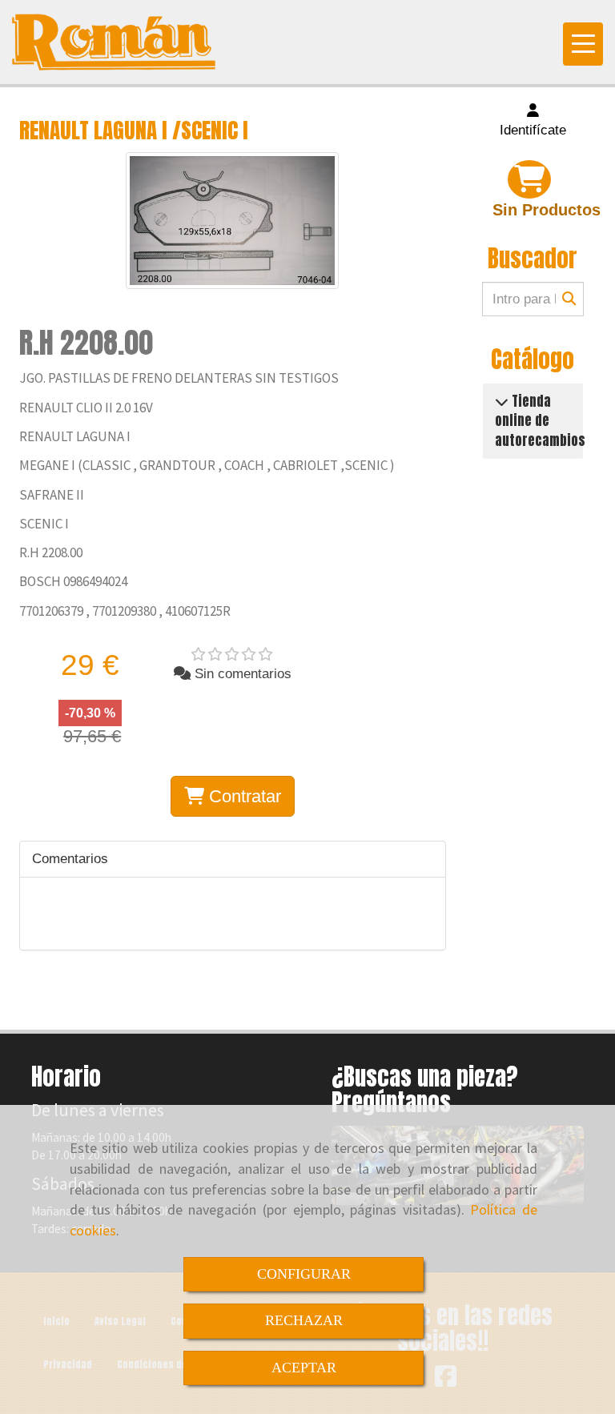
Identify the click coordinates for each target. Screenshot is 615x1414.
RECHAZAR (304, 1320)
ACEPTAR (303, 1368)
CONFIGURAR (304, 1274)
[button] (533, 121)
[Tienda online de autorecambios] (501, 401)
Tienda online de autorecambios (540, 421)
